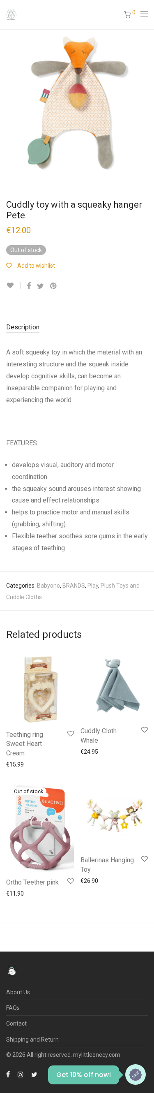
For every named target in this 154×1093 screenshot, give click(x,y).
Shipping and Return (32, 1039)
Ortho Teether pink (32, 882)
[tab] (77, 328)
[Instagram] (20, 1074)
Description (22, 327)
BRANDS (73, 585)
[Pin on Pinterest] (53, 286)
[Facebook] (8, 1074)
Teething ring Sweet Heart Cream (24, 744)
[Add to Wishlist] (13, 285)
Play (92, 585)
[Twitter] (34, 1074)
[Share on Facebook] (29, 286)
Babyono (48, 585)
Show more (50, 764)
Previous (8, 106)
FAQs (13, 1008)
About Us (18, 992)
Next (146, 106)
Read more (16, 893)
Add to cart (16, 764)
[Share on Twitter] (40, 286)
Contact (16, 1023)
